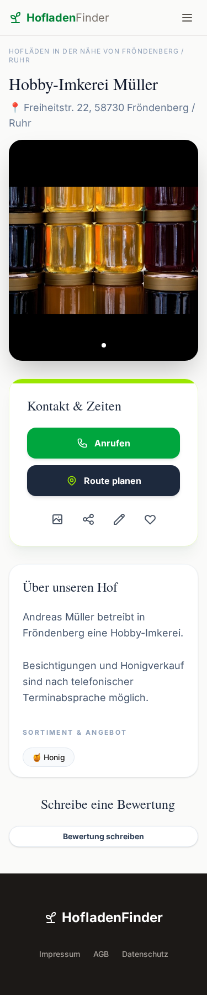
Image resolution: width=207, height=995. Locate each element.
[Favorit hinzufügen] (150, 519)
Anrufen (112, 443)
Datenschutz (145, 954)
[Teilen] (88, 519)
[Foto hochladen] (57, 519)
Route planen (112, 480)
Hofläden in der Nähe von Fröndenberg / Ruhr (96, 55)
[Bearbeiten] (119, 519)
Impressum (59, 954)
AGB (101, 954)
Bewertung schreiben (103, 836)
